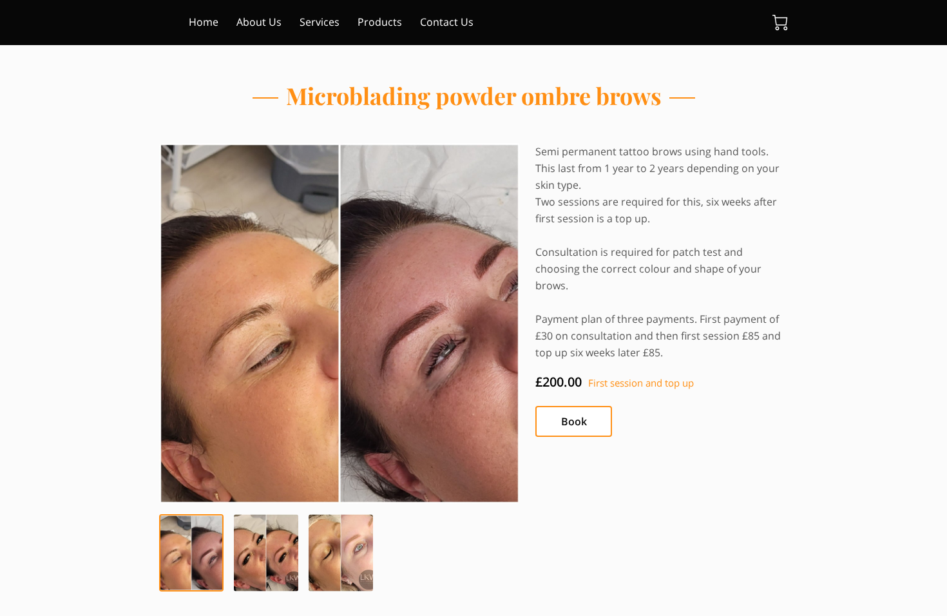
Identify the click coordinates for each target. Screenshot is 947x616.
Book (574, 421)
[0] (780, 22)
